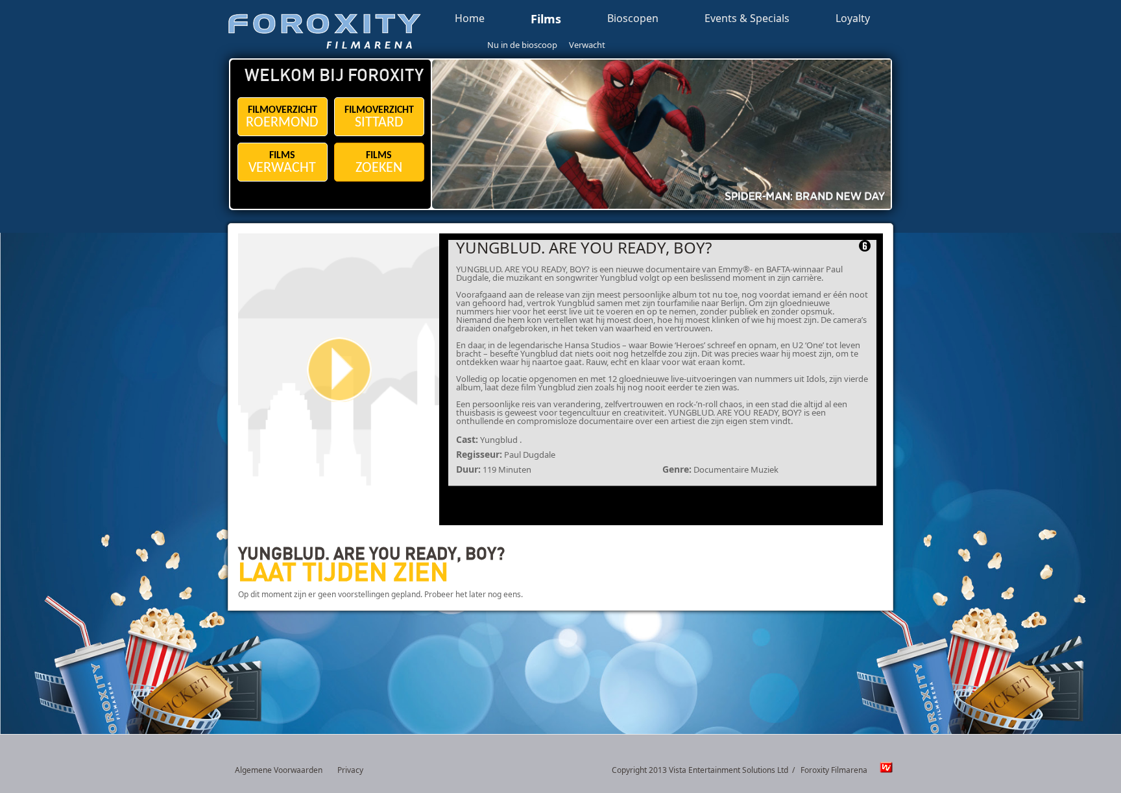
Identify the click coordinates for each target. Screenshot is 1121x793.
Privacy (350, 769)
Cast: (467, 439)
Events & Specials (747, 19)
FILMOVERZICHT (282, 117)
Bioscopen (632, 19)
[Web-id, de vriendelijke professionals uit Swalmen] (883, 770)
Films (546, 19)
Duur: (468, 469)
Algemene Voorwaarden (278, 769)
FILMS (282, 163)
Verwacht (587, 45)
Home (470, 19)
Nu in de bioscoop (522, 45)
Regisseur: (479, 454)
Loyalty (853, 19)
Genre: (677, 469)
